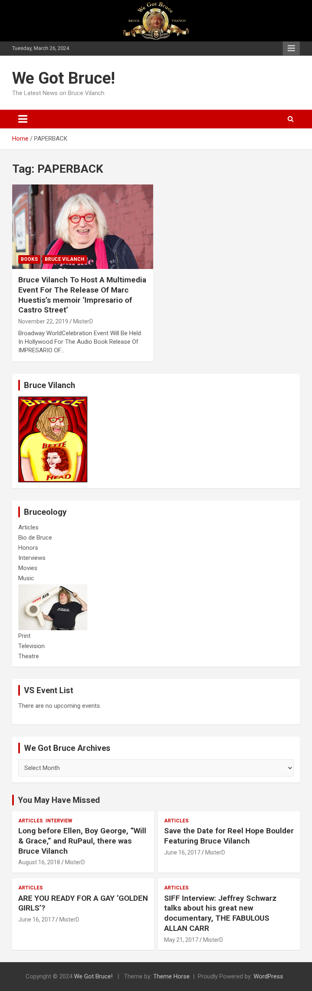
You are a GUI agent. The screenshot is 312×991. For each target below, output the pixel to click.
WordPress (268, 976)
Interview (59, 821)
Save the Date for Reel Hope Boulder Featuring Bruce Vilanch (229, 836)
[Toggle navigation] (22, 119)
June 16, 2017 (182, 852)
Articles (28, 527)
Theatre (28, 656)
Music (26, 578)
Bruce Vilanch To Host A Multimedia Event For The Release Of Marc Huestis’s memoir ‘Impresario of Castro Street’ (82, 294)
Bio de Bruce (35, 537)
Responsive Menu (291, 48)
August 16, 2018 (39, 862)
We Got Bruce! (63, 78)
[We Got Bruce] (52, 400)
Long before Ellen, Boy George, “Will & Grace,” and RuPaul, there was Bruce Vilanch (82, 840)
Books (29, 259)
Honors (28, 547)
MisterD (83, 321)
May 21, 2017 (181, 940)
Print (24, 636)
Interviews (32, 558)
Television (31, 646)
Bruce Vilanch (64, 259)
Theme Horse (171, 976)
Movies (27, 568)
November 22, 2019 (43, 321)
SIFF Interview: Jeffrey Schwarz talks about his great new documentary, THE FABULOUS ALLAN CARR (220, 913)
